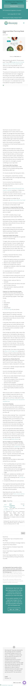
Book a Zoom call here (18, 494)
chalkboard (17, 446)
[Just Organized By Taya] (6, 508)
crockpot (22, 477)
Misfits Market (15, 439)
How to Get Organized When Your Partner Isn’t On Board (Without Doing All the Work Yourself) (13, 556)
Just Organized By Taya (12, 505)
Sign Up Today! (14, 609)
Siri (9, 351)
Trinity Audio (16, 56)
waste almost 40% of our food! (17, 200)
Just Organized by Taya (8, 509)
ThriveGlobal (6, 439)
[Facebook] (23, 505)
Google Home (14, 351)
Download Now (14, 6)
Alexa (6, 351)
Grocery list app (8, 309)
